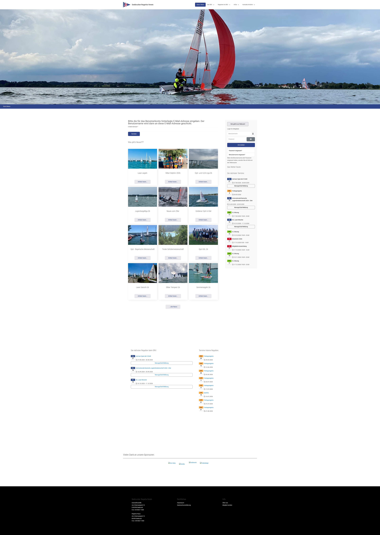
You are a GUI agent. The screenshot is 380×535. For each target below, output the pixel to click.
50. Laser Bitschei (237, 220)
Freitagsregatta (237, 191)
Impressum (180, 503)
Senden (134, 134)
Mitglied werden (227, 505)
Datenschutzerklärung (184, 505)
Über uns (225, 503)
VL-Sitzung (235, 212)
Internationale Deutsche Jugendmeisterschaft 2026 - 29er (242, 199)
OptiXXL (206, 393)
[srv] (126, 4)
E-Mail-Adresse (133, 126)
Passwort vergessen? (235, 150)
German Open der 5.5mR (239, 179)
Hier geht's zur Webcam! (237, 124)
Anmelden (241, 145)
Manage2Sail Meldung (241, 186)
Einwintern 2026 (237, 239)
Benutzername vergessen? (237, 154)
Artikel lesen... (142, 182)
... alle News (173, 307)
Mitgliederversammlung (239, 246)
